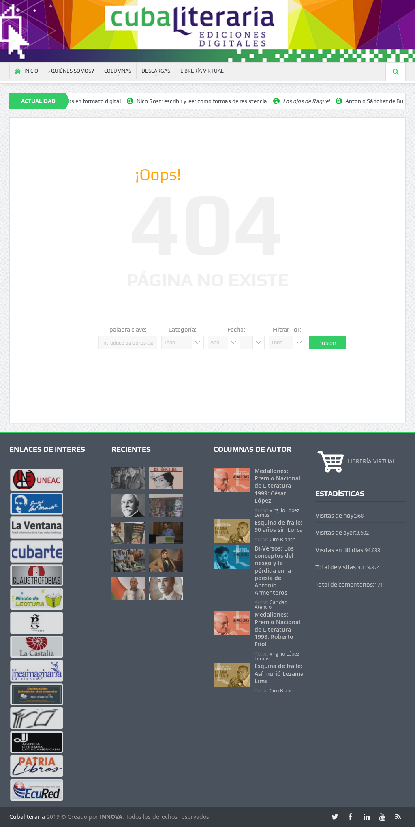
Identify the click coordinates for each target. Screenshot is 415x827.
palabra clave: (128, 329)
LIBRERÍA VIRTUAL (372, 461)
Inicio (31, 71)
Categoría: (183, 329)
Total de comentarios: (344, 584)
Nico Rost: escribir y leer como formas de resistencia (181, 101)
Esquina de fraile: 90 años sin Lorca (279, 525)
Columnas (117, 71)
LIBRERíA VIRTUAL (202, 71)
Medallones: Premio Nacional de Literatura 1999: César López (277, 485)
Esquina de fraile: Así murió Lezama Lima (279, 673)
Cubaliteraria (28, 817)
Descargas (155, 71)
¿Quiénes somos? (71, 71)
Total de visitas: (336, 567)
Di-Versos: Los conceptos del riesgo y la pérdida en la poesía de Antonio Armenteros (274, 570)
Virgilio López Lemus (277, 512)
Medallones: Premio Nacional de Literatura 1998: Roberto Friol (277, 629)
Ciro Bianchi (283, 539)
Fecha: (236, 329)
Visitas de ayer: (335, 532)
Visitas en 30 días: (340, 550)
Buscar (327, 343)
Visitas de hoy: (335, 515)
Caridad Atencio (271, 604)
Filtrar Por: (287, 329)
